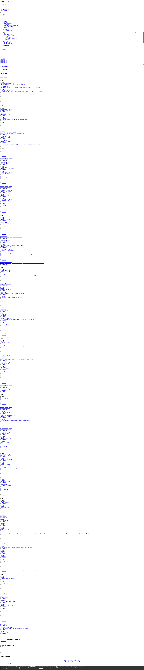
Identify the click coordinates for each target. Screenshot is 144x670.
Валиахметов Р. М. (10, 83)
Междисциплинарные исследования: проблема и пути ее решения (13, 468)
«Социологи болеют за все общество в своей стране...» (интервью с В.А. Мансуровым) (17, 319)
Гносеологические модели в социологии (8, 614)
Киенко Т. (35, 144)
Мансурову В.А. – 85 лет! (5, 315)
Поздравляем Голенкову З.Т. (5, 429)
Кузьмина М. (3, 132)
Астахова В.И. (3, 556)
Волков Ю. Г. (2, 411)
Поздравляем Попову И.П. (5, 195)
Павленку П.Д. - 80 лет (4, 502)
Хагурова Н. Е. (34, 231)
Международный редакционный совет (11, 25)
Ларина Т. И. (21, 231)
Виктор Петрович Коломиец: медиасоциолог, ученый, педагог (12, 95)
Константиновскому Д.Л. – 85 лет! (7, 329)
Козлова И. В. (15, 231)
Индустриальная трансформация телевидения (9, 355)
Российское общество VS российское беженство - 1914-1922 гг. (12, 650)
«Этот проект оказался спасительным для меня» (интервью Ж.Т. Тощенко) (14, 346)
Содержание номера (8, 30)
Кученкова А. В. (20, 245)
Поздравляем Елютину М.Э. (5, 110)
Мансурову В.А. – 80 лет (5, 481)
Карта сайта (5, 4)
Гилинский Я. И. (3, 236)
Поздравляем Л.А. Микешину (6, 416)
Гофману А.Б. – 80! (4, 159)
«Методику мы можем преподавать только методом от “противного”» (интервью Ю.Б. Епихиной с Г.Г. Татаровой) (22, 263)
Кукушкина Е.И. (3, 552)
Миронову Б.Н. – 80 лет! (5, 310)
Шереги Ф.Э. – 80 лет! (4, 258)
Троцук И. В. (8, 245)
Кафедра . (2, 144)
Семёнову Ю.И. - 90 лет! (5, 433)
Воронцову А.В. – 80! (4, 390)
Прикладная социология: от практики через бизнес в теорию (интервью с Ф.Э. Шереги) (17, 254)
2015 (75, 661)
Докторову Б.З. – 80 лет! (5, 342)
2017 (69, 661)
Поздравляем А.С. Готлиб (5, 137)
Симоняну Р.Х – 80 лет (4, 529)
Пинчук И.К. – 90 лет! (4, 177)
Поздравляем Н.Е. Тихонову (5, 289)
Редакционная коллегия (8, 26)
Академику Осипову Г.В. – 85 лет (6, 593)
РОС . (25, 144)
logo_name (4, 1)
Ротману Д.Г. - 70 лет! (4, 446)
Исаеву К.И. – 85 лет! (4, 306)
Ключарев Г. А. (9, 253)
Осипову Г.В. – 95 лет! (4, 241)
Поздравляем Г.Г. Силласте (5, 105)
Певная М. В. (21, 144)
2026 (72, 658)
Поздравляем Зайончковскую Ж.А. (7, 605)
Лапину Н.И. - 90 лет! (4, 368)
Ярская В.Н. (2, 524)
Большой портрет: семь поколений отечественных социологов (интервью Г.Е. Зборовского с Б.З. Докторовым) (21, 91)
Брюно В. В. (10, 231)
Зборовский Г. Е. (9, 90)
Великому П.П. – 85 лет (5, 398)
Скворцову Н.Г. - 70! (4, 210)
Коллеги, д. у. (3, 480)
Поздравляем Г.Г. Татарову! (5, 438)
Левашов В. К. (3, 86)
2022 (69, 660)
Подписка (6, 27)
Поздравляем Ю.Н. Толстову (5, 324)
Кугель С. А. (2, 627)
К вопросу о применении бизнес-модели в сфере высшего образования (14, 628)
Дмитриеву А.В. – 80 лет (5, 624)
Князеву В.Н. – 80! (4, 163)
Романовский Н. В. (4, 309)
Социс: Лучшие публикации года (10, 38)
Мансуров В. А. (3, 318)
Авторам (4, 49)
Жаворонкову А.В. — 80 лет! (6, 376)
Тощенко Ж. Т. (7, 144)
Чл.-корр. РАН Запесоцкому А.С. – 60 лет (8, 601)
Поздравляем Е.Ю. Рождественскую (7, 168)
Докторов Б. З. (3, 90)
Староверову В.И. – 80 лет (5, 402)
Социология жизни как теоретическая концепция (9, 565)
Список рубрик (6, 45)
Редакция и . (2, 501)
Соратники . (11, 99)
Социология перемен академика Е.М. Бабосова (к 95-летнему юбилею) (14, 119)
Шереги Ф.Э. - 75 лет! (4, 442)
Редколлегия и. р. (3, 401)
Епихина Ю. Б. (9, 262)
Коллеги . (2, 94)
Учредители (6, 24)
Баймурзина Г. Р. (3, 83)
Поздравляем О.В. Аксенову (5, 227)
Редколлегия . (9, 132)
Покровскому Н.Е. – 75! (5, 114)
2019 (79, 660)
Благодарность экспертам (7, 56)
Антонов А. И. (3, 278)
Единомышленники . (8, 415)
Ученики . (10, 94)
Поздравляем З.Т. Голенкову (5, 223)
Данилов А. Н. (3, 118)
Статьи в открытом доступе (9, 35)
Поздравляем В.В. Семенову (5, 141)
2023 (65, 660)
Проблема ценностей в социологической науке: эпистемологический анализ (15, 420)
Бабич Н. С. (14, 245)
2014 (79, 661)
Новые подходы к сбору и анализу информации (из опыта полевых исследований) (16, 547)
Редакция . (14, 132)
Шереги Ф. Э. (3, 253)
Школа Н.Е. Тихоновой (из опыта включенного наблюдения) (12, 293)
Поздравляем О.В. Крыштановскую (7, 250)
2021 (72, 660)
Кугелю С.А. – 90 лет (4, 632)
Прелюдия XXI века (4, 597)
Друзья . (6, 94)
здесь (84, 666)
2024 (79, 658)
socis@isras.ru (4, 10)
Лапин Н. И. (2, 371)
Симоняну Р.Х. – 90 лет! (5, 181)
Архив (4, 32)
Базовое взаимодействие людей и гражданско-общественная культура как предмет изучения (18, 372)
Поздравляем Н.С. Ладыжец (5, 191)
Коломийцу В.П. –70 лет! (5, 350)
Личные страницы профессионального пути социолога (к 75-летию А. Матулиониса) (16, 359)
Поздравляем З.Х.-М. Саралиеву (6, 145)
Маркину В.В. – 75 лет (4, 489)
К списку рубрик (3, 77)
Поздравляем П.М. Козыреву (5, 124)
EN (3, 15)
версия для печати (5, 66)
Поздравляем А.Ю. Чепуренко (6, 219)
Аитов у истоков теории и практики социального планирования (12, 84)
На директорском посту (5, 587)
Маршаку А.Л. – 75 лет (4, 493)
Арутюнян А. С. (3, 104)
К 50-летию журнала (8, 37)
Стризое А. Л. (3, 532)
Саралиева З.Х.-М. (4, 520)
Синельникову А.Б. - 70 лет (5, 279)
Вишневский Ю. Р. (14, 144)
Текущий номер (6, 29)
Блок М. (7, 627)
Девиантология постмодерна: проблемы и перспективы (11, 237)
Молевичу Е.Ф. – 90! (4, 386)
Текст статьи (4, 92)
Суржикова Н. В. (3, 649)
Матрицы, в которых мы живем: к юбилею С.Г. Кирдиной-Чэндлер (13, 133)
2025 (75, 658)
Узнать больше (35, 668)
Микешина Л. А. (3, 419)
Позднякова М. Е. (3, 231)
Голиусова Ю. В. (3, 222)
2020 (75, 660)
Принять (41, 668)
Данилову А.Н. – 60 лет (5, 537)
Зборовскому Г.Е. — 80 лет (5, 455)
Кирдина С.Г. (3, 516)
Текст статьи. (4, 264)
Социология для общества (5, 412)
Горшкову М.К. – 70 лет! (5, 408)
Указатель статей (7, 36)
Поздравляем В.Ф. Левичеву (5, 187)
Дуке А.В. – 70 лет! (4, 205)
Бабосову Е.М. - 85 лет (4, 507)
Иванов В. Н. (9, 86)
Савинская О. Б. (40, 144)
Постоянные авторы (8, 43)
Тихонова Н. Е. (3, 296)
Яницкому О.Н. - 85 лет (5, 464)
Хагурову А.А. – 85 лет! (5, 363)
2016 (72, 661)
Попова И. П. (9, 318)
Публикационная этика (8, 23)
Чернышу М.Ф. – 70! (4, 150)
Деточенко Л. (29, 144)
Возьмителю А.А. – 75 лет (5, 485)
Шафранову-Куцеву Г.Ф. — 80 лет (7, 459)
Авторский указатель (7, 41)
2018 (65, 661)
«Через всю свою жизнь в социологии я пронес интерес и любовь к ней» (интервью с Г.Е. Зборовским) (20, 275)
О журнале (5, 21)
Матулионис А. (3, 358)
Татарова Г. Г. (3, 262)
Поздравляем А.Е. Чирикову (5, 284)
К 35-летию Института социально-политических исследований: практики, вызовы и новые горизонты (20, 87)
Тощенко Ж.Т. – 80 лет (4, 561)
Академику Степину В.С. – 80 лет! (7, 578)
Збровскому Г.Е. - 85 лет (5, 271)
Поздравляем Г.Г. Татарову (5, 246)
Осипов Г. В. (2, 596)
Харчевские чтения (7, 39)
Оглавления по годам (8, 34)
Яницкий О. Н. (3, 467)
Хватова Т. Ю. (12, 627)
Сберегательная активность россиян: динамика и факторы (11, 297)
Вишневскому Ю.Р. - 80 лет (5, 472)
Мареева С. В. (3, 292)
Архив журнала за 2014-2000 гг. (6, 663)
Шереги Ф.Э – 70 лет (4, 610)
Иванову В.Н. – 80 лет (4, 583)
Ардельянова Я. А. (27, 231)
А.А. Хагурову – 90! (4, 100)
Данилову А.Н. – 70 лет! (5, 173)
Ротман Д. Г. (2, 546)
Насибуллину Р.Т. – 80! (4, 200)
